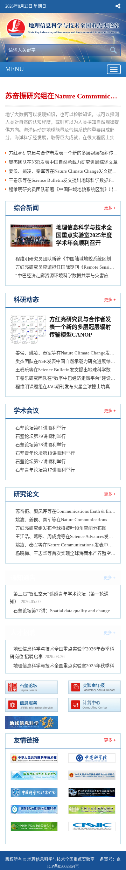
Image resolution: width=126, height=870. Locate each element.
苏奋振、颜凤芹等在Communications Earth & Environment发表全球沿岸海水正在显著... (65, 511)
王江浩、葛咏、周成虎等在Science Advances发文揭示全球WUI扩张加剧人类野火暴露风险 (65, 536)
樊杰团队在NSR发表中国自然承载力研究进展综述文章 (63, 162)
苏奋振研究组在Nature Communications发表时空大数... (62, 96)
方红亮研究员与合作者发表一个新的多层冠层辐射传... (63, 153)
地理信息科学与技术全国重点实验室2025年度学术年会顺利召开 (84, 235)
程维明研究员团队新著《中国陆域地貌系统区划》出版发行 (65, 258)
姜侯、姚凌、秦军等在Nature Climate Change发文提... (62, 171)
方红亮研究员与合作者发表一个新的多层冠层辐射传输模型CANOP (80, 327)
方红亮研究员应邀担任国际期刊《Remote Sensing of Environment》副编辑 (65, 267)
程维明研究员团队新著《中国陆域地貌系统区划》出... (63, 189)
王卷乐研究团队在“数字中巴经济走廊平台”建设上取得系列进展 (65, 378)
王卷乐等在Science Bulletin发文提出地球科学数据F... (61, 180)
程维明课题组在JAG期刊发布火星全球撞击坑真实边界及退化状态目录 (65, 386)
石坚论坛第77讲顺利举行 (40, 461)
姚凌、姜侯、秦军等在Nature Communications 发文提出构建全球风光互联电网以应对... (65, 519)
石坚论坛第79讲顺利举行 (40, 436)
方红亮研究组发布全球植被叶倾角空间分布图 (60, 528)
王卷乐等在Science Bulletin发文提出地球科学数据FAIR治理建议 (65, 369)
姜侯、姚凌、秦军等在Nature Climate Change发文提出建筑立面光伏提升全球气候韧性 (65, 352)
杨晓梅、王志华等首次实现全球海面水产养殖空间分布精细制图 (65, 553)
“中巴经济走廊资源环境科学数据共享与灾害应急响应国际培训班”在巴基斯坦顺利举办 (65, 275)
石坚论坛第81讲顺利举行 (40, 427)
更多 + (110, 208)
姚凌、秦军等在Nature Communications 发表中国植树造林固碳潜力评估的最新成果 (65, 544)
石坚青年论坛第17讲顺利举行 (45, 469)
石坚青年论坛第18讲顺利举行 (45, 453)
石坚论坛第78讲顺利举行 (40, 444)
